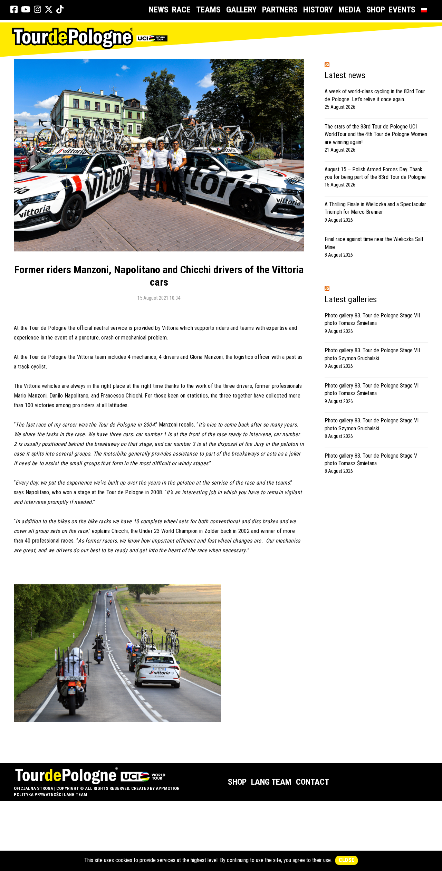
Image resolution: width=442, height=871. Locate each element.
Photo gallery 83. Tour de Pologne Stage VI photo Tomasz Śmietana (372, 389)
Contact (312, 782)
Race (181, 10)
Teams (208, 10)
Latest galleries (351, 299)
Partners (280, 10)
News (159, 10)
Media (349, 10)
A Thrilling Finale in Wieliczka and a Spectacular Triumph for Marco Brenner (375, 208)
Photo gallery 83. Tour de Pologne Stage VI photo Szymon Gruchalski (372, 424)
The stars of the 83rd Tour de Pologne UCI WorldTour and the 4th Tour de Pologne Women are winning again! (376, 134)
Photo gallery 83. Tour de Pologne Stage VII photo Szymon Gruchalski (372, 354)
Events (401, 10)
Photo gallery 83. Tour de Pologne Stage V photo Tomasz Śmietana (371, 459)
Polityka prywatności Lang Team (50, 794)
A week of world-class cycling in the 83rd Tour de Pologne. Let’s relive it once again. (375, 95)
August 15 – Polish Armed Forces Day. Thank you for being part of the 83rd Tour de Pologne (375, 173)
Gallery (241, 10)
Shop (375, 10)
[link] (14, 10)
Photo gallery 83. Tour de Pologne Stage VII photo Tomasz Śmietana (372, 319)
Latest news (345, 75)
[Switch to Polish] (425, 10)
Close (347, 860)
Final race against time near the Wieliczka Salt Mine (374, 243)
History (318, 10)
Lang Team (271, 782)
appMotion (168, 788)
